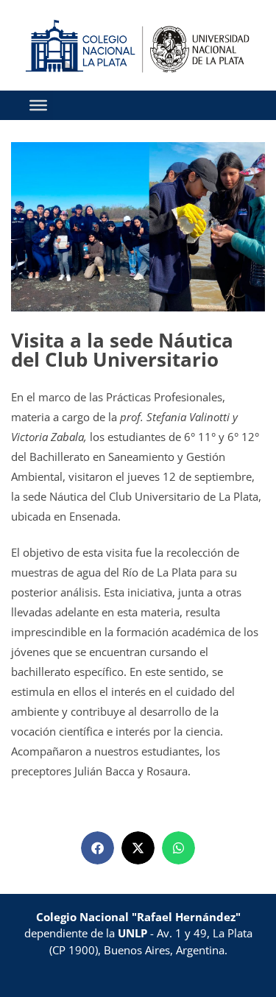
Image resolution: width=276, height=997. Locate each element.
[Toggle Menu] (38, 105)
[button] (97, 847)
